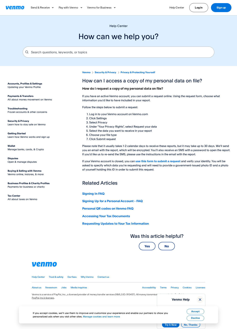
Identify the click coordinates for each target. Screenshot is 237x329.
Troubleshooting (17, 108)
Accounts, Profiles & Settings (25, 83)
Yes (147, 246)
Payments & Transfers (20, 95)
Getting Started (17, 133)
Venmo (86, 72)
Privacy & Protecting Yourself (138, 72)
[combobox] (118, 52)
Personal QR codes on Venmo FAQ (107, 208)
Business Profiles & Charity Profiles (29, 183)
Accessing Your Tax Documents (106, 216)
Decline (195, 318)
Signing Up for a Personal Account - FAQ (112, 201)
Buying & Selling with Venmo (24, 170)
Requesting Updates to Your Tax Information (115, 223)
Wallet (11, 145)
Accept (195, 311)
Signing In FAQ (93, 193)
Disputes (13, 158)
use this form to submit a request (158, 161)
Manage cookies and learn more (101, 316)
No (166, 246)
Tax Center (14, 195)
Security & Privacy (105, 72)
